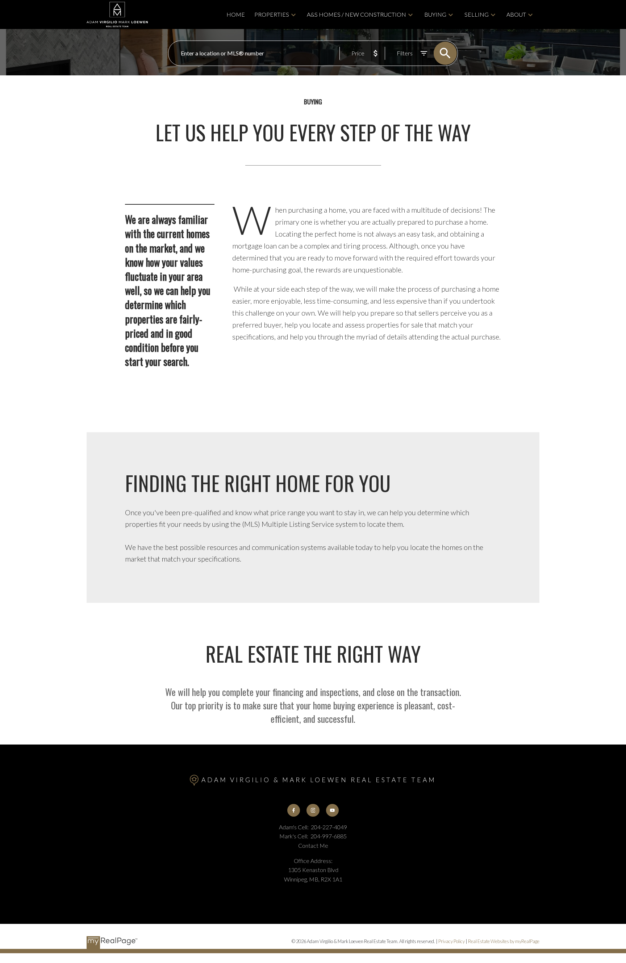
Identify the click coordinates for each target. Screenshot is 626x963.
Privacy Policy (451, 941)
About (516, 14)
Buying (435, 14)
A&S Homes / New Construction (356, 14)
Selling (476, 14)
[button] (293, 810)
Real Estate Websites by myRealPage (503, 941)
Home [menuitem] (235, 14)
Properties (271, 14)
